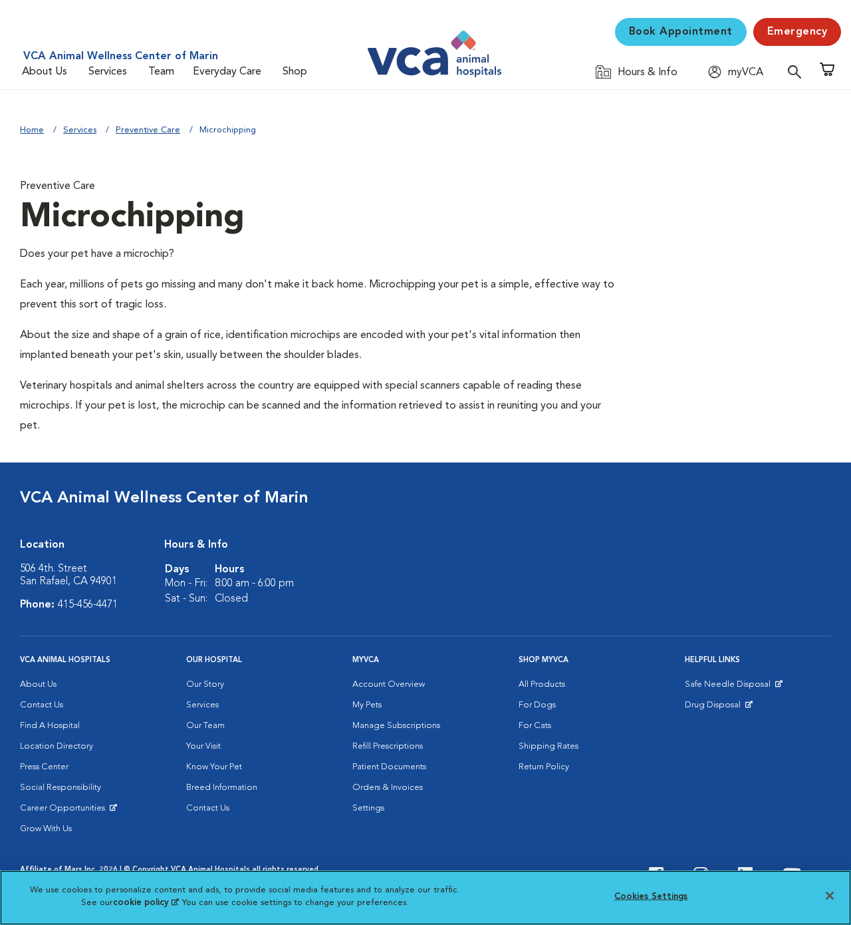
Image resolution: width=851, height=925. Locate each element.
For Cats (535, 725)
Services (107, 72)
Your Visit (203, 746)
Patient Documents (389, 767)
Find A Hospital (50, 725)
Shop (295, 72)
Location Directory (56, 746)
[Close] (829, 895)
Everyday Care (227, 72)
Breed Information (221, 787)
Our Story (205, 684)
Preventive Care (148, 130)
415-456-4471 (88, 605)
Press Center (44, 767)
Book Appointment (681, 32)
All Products (542, 684)
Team (161, 72)
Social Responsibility (60, 787)
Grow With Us (46, 829)
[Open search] (798, 72)
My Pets (367, 705)
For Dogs (537, 705)
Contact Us (41, 705)
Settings (368, 808)
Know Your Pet (214, 767)
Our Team (205, 725)
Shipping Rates (548, 746)
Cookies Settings (651, 896)
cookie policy (145, 902)
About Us (44, 72)
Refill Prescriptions (387, 746)
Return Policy (544, 767)
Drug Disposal (718, 708)
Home (32, 130)
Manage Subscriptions (396, 725)
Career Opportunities (65, 811)
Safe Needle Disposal (730, 687)
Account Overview (388, 684)
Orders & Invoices (387, 787)
